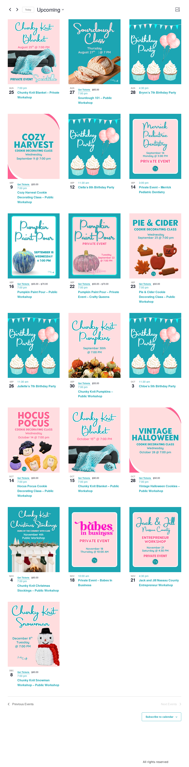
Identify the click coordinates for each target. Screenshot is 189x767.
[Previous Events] (10, 9)
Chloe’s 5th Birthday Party (157, 386)
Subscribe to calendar (159, 717)
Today (28, 9)
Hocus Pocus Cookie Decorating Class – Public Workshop (35, 491)
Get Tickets (84, 89)
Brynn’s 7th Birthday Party (157, 92)
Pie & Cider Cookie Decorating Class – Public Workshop (157, 297)
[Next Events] (17, 9)
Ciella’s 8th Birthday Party (96, 187)
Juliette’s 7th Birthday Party (36, 386)
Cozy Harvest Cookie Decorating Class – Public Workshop (35, 197)
